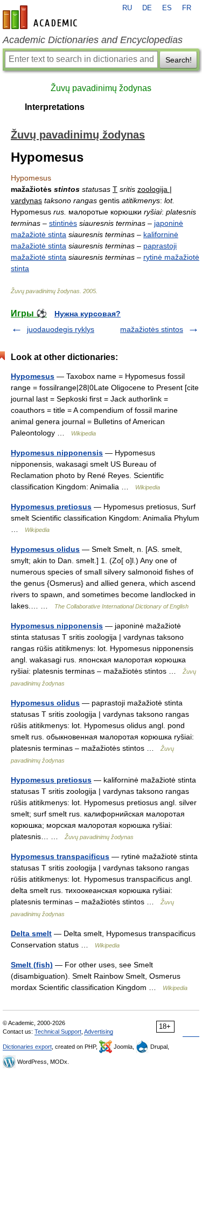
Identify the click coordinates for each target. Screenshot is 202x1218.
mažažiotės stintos (151, 329)
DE (147, 8)
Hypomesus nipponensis (57, 452)
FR (186, 8)
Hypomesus (32, 376)
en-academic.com (41, 17)
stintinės (63, 223)
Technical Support (57, 1031)
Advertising (98, 1031)
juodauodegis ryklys (60, 329)
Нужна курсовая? (87, 313)
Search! (178, 60)
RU (127, 8)
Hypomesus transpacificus (60, 856)
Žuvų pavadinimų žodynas (101, 88)
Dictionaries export (27, 1046)
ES (167, 8)
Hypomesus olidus (45, 549)
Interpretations (55, 107)
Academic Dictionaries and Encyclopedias (93, 39)
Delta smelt (31, 933)
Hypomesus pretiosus (51, 506)
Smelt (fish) (32, 964)
